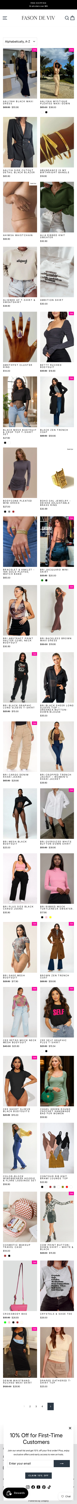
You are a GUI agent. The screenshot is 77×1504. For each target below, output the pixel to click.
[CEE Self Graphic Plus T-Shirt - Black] (46, 1051)
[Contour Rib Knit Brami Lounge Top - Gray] (54, 1187)
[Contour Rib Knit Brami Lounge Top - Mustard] (58, 1187)
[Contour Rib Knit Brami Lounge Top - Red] (67, 1187)
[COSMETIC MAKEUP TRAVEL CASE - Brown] (5, 1255)
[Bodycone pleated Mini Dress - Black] (5, 511)
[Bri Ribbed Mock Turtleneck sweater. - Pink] (46, 917)
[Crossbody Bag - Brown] (17, 1322)
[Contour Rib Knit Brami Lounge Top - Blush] (46, 1187)
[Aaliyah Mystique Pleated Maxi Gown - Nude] (42, 112)
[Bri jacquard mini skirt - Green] (42, 580)
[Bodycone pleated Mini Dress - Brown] (13, 511)
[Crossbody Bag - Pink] (9, 1322)
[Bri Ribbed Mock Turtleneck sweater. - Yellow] (50, 917)
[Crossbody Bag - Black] (13, 1322)
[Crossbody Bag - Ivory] (21, 1322)
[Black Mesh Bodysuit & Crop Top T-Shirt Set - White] (9, 442)
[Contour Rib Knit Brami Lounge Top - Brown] (50, 1187)
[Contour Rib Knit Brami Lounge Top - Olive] (62, 1187)
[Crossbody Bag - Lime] (5, 1322)
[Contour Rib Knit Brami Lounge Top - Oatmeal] (71, 1187)
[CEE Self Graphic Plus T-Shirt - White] (42, 1051)
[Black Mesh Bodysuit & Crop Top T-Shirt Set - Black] (5, 442)
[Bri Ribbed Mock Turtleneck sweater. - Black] (42, 917)
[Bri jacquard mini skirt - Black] (46, 580)
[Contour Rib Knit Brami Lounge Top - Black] (42, 1187)
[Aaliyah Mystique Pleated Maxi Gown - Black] (46, 112)
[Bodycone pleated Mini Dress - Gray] (9, 511)
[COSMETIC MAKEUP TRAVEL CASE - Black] (9, 1255)
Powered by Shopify (38, 1500)
